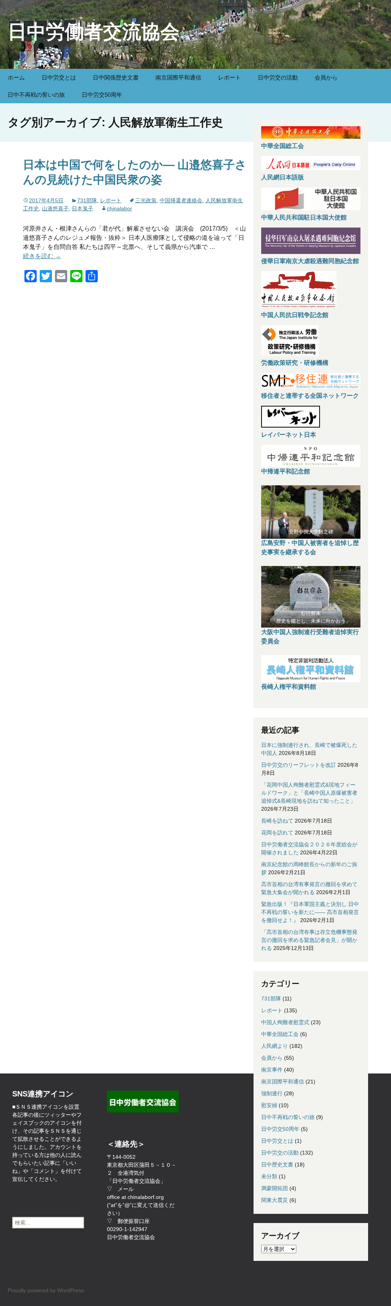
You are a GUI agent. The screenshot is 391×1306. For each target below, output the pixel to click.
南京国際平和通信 (178, 77)
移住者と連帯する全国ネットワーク (310, 395)
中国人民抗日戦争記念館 (294, 315)
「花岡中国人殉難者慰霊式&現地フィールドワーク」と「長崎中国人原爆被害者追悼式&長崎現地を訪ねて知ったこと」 (309, 793)
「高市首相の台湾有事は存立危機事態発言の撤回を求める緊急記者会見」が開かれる (309, 940)
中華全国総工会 (282, 146)
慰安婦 (269, 1105)
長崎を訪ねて (277, 821)
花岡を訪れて (277, 832)
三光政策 (146, 200)
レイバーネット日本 (288, 434)
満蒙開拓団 (274, 1188)
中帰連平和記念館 (285, 471)
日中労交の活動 (278, 77)
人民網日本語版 (282, 177)
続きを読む (42, 256)
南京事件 (272, 1070)
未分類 (269, 1176)
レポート (229, 77)
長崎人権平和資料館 (288, 686)
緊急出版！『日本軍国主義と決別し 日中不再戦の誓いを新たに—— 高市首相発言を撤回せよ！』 (310, 912)
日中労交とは (59, 77)
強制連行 (272, 1093)
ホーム (16, 77)
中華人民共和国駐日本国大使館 (304, 217)
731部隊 (87, 200)
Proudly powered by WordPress (46, 1290)
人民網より (274, 1046)
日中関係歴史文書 (116, 77)
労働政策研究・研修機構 (294, 362)
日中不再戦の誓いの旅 (36, 94)
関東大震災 (274, 1200)
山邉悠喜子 (55, 208)
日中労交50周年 (102, 94)
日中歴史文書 (277, 1164)
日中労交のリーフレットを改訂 (298, 765)
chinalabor (119, 208)
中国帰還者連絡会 (181, 200)
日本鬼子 (82, 208)
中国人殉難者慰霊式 (285, 1022)
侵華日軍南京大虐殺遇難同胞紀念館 (310, 261)
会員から (326, 77)
